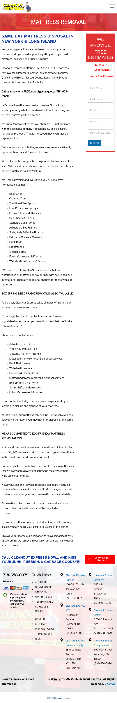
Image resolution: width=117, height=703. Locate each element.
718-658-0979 (15, 575)
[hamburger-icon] (112, 6)
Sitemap (110, 684)
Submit (94, 142)
